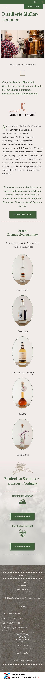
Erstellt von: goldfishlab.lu (22, 660)
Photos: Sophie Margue (23, 653)
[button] (5, 7)
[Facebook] (22, 73)
